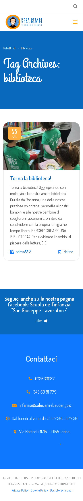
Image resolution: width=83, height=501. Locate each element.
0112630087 (45, 378)
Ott (14, 134)
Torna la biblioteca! (30, 178)
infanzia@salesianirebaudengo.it (45, 405)
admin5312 (23, 252)
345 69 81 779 (44, 392)
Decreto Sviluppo (60, 490)
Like (39, 320)
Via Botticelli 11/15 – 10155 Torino (44, 431)
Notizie (68, 252)
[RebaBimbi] (24, 22)
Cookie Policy (39, 490)
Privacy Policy (20, 490)
